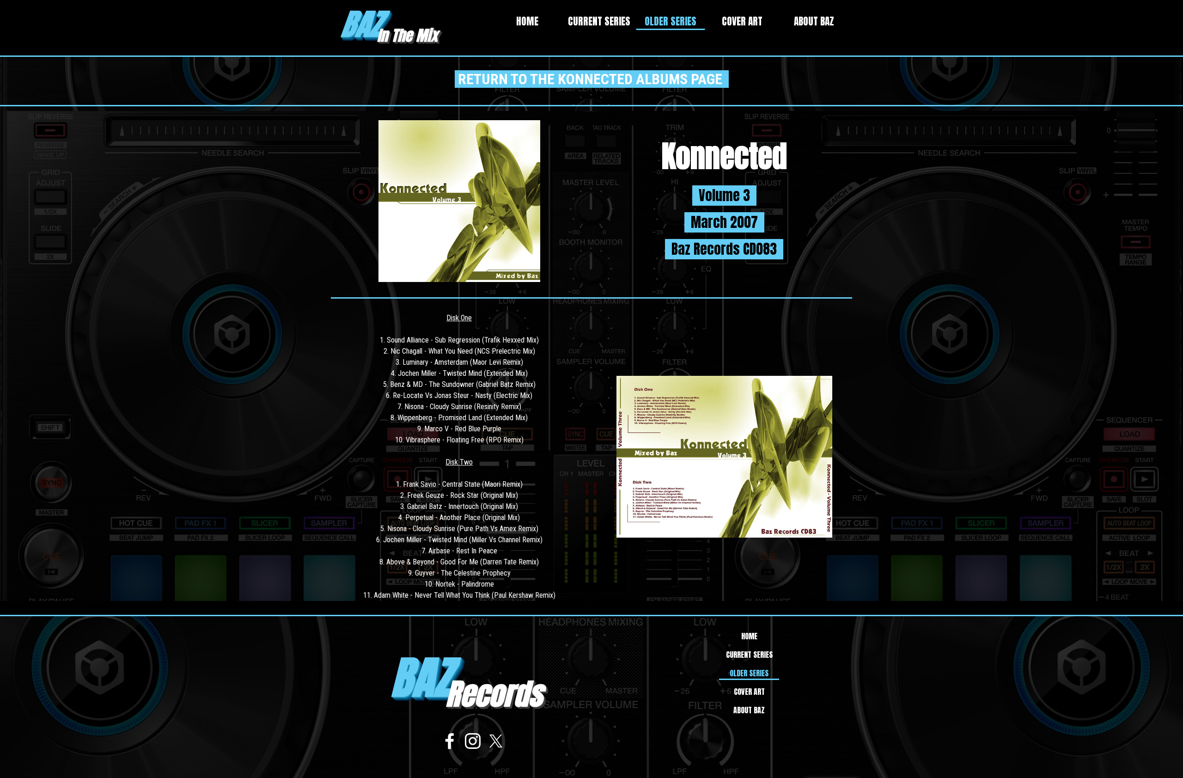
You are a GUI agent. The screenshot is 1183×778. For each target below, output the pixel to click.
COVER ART (742, 21)
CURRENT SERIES (599, 21)
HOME (527, 21)
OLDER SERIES (670, 21)
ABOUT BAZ (814, 21)
